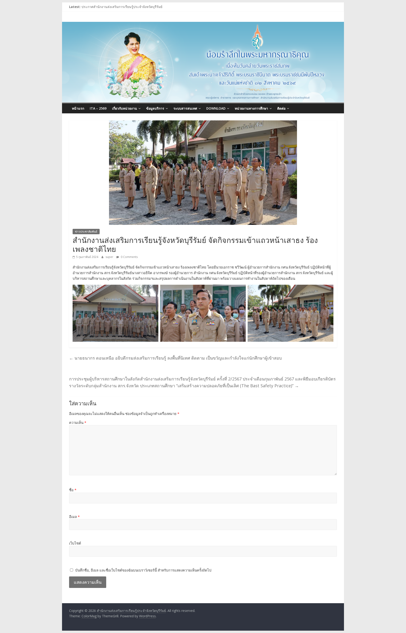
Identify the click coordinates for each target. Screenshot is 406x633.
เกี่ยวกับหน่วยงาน (124, 108)
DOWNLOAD (216, 108)
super (109, 257)
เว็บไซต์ (75, 543)
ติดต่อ (281, 108)
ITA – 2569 (98, 108)
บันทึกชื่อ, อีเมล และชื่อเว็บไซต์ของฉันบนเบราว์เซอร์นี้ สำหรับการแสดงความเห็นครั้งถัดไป (143, 570)
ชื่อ (72, 489)
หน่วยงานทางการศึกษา (251, 108)
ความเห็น (77, 422)
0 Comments (129, 257)
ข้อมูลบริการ (155, 108)
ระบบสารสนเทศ (185, 108)
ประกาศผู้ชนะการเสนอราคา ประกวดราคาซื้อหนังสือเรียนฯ (124, 6)
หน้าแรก (78, 108)
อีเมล (74, 516)
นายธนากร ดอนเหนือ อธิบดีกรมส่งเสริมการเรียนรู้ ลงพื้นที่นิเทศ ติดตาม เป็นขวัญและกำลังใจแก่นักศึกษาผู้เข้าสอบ (175, 358)
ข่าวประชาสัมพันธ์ (86, 232)
